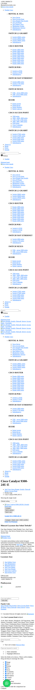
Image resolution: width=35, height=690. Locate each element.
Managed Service (10, 565)
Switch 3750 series (18, 83)
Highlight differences (13, 654)
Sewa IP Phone (17, 22)
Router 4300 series (18, 62)
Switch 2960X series (18, 40)
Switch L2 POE (17, 71)
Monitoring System (18, 26)
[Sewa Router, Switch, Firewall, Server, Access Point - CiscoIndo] (17, 323)
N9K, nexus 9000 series (19, 94)
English (7, 159)
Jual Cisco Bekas (10, 567)
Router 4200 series (18, 60)
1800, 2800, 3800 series (19, 121)
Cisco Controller (17, 125)
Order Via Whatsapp (11, 522)
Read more (8, 506)
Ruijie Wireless (17, 107)
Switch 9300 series (18, 141)
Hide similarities (12, 652)
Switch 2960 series (18, 82)
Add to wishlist (9, 510)
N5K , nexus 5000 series (20, 93)
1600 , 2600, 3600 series (20, 118)
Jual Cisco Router (10, 569)
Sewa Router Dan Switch (20, 21)
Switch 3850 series (18, 137)
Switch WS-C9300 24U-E (13, 516)
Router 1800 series (18, 49)
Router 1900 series (18, 55)
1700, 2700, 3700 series (19, 120)
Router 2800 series (18, 51)
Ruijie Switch (16, 104)
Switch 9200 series (18, 139)
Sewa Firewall (11, 607)
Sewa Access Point (18, 19)
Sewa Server (16, 17)
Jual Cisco (20, 544)
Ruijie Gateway (17, 109)
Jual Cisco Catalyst (10, 571)
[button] (7, 683)
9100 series (15, 123)
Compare (7, 508)
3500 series (15, 116)
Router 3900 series (18, 58)
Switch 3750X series (18, 136)
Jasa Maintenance (10, 564)
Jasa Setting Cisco (18, 24)
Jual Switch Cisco (10, 572)
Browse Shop (20, 645)
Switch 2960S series (18, 39)
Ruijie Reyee (16, 105)
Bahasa (5, 156)
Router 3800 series (18, 53)
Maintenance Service (18, 28)
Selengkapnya (16, 29)
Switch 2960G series (18, 37)
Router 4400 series (18, 63)
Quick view (8, 512)
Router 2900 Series (18, 56)
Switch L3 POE (17, 73)
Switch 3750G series (18, 134)
